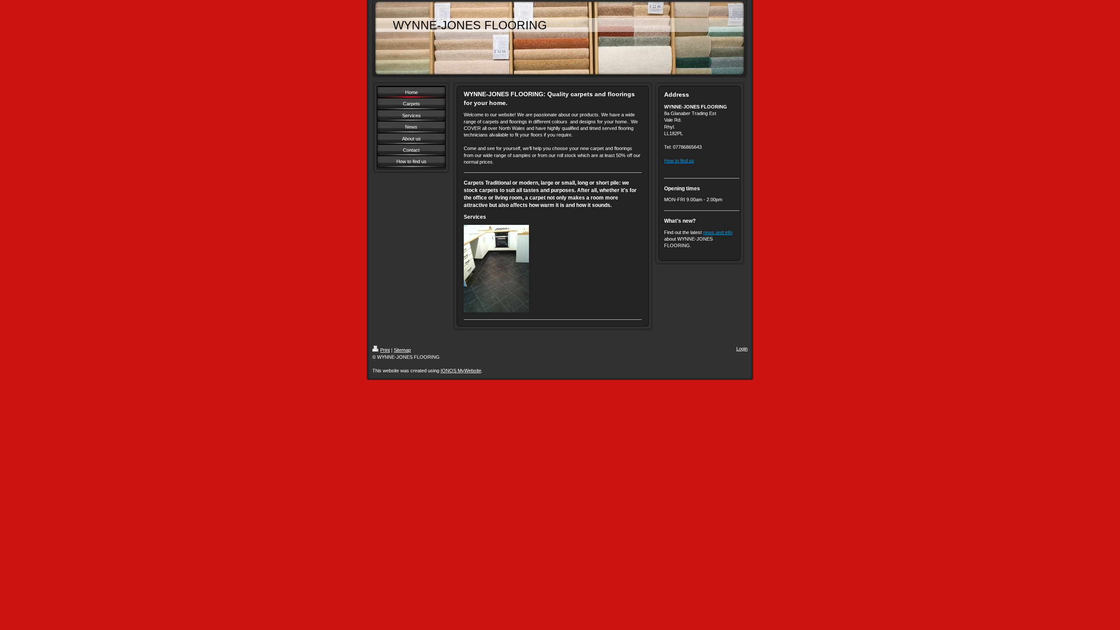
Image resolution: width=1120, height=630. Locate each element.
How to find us (679, 160)
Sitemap (402, 350)
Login (742, 348)
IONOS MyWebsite (461, 370)
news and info (717, 232)
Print (385, 350)
